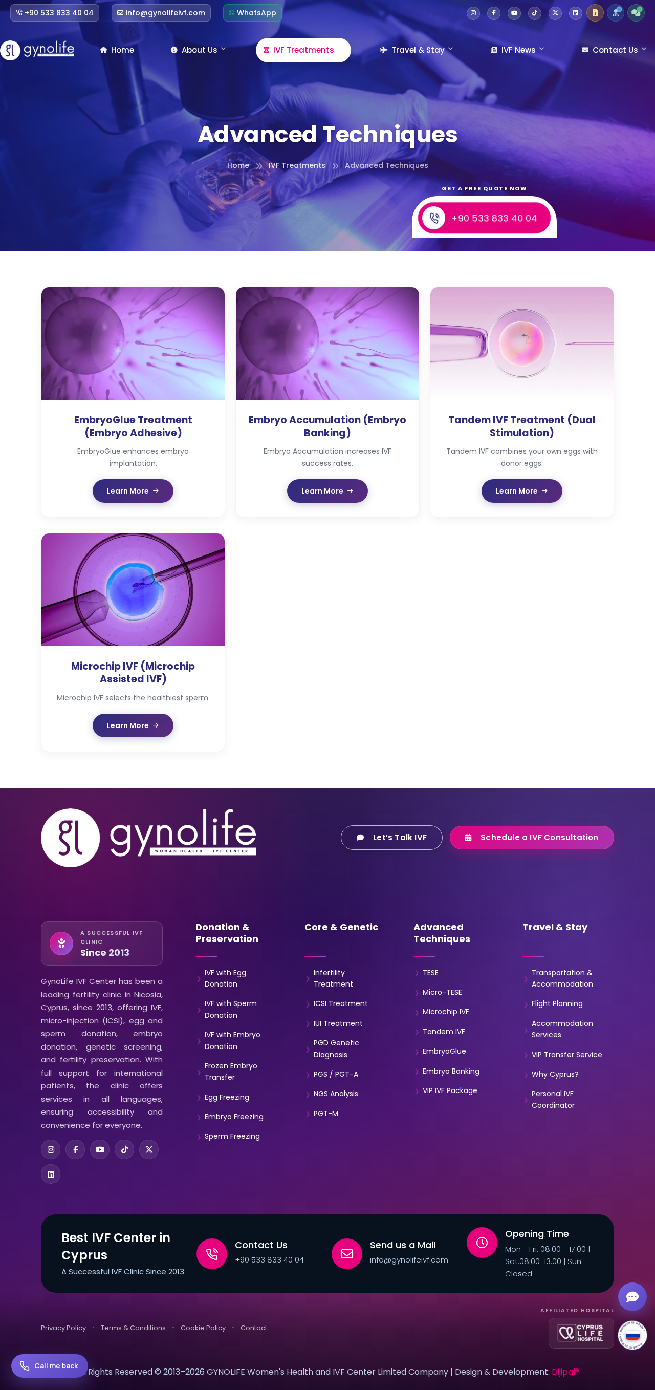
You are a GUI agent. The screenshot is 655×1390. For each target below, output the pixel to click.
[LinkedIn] (50, 1174)
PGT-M (326, 1113)
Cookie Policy (203, 1328)
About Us (199, 50)
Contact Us (615, 50)
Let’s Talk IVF (400, 837)
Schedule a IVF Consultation (540, 837)
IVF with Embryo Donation (232, 1040)
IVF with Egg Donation (225, 978)
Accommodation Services (562, 1029)
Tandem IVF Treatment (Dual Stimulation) (522, 426)
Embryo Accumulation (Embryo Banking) (327, 426)
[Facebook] (75, 1149)
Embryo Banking (451, 1071)
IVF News (518, 50)
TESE (431, 973)
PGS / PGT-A (336, 1074)
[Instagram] (50, 1149)
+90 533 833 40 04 (494, 217)
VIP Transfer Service (567, 1055)
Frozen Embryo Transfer (231, 1071)
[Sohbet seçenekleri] (632, 1296)
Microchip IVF (446, 1012)
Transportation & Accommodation (562, 978)
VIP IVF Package (450, 1090)
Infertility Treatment (333, 978)
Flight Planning (557, 1003)
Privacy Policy (63, 1328)
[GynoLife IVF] (37, 50)
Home (122, 50)
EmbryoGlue (444, 1051)
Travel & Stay (418, 50)
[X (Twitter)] (149, 1149)
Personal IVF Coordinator (553, 1099)
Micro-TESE (442, 992)
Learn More (128, 491)
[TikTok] (124, 1149)
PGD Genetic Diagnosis (336, 1048)
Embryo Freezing (234, 1116)
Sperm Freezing (232, 1136)
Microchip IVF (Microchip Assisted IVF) (133, 672)
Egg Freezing (227, 1097)
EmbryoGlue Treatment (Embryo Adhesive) (133, 426)
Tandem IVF (444, 1032)
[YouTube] (100, 1149)
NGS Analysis (336, 1093)
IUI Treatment (338, 1023)
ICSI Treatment (341, 1003)
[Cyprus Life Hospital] (581, 1333)
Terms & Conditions (133, 1328)
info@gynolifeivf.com (409, 1259)
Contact (254, 1328)
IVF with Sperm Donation (231, 1009)
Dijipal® (565, 1372)
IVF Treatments (303, 50)
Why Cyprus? (555, 1074)
